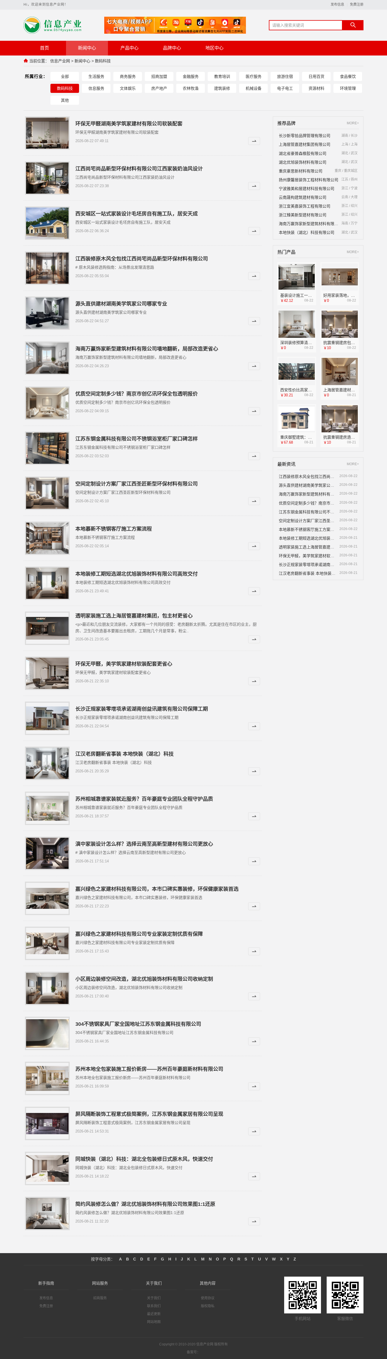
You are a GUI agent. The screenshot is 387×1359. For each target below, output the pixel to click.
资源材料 (316, 88)
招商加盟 (159, 76)
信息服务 (96, 88)
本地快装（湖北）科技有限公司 (306, 232)
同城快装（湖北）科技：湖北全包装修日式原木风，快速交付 (144, 1159)
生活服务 (96, 76)
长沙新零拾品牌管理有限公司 (304, 135)
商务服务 (128, 76)
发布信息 (337, 5)
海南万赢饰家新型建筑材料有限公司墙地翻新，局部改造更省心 (146, 349)
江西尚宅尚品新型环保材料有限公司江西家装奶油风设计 (139, 169)
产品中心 (129, 48)
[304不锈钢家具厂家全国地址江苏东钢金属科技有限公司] (47, 1033)
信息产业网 (60, 61)
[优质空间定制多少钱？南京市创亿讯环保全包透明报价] (47, 403)
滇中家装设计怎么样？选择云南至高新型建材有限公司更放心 (144, 844)
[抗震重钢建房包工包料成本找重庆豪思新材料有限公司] (340, 324)
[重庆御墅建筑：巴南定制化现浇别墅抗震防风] (296, 419)
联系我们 (154, 1306)
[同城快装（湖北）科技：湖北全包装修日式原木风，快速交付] (47, 1168)
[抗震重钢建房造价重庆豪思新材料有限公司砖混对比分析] (340, 419)
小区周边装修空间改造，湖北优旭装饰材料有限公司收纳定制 (144, 979)
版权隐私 (207, 1306)
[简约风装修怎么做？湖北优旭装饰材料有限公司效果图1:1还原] (47, 1213)
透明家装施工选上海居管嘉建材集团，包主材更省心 (134, 616)
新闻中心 (87, 48)
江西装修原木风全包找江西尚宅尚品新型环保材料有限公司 (141, 259)
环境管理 (348, 88)
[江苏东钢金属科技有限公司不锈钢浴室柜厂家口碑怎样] (47, 448)
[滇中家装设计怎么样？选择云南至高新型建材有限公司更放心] (47, 853)
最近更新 (154, 1314)
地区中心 (214, 48)
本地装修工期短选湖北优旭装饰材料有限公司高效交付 (136, 574)
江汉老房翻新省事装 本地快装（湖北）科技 (124, 754)
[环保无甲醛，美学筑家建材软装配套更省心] (47, 673)
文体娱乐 (128, 88)
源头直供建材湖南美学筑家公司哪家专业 (121, 304)
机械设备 (253, 88)
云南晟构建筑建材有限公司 (302, 197)
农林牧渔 (191, 88)
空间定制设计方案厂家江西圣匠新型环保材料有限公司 (136, 484)
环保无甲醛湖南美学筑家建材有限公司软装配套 (128, 124)
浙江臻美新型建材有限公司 (302, 215)
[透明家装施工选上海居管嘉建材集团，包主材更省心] (47, 628)
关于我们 (154, 1298)
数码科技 (103, 61)
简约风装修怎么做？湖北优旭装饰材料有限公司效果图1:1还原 (145, 1204)
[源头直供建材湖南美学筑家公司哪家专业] (47, 313)
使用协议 (207, 1298)
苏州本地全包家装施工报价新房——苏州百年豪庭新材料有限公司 (149, 1069)
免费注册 (356, 5)
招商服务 (100, 1298)
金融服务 (191, 76)
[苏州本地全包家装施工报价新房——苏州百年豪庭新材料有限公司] (47, 1078)
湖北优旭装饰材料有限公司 (302, 162)
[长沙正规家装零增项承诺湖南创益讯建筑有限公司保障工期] (47, 718)
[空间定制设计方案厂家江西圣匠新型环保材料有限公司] (47, 493)
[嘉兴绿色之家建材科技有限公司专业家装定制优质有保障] (47, 943)
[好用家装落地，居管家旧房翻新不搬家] (340, 277)
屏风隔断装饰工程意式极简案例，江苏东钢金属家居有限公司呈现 (149, 1114)
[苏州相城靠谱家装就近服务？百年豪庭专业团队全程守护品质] (47, 808)
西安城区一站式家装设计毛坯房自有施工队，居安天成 (136, 214)
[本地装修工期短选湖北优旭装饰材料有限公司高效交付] (47, 583)
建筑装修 (222, 88)
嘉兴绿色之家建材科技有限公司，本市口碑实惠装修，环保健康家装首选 (157, 889)
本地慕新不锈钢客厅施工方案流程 (113, 529)
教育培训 (222, 76)
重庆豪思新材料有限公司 (300, 171)
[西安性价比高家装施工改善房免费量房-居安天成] (296, 371)
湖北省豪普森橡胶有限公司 (302, 153)
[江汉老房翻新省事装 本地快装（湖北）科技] (47, 763)
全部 (65, 76)
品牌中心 (172, 48)
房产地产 (159, 88)
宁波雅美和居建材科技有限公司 (306, 188)
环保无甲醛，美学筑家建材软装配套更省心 (123, 664)
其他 (65, 100)
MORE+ (353, 123)
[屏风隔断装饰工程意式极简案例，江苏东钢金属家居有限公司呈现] (47, 1123)
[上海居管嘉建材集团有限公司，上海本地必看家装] (340, 371)
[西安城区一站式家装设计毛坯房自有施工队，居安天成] (47, 223)
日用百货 (316, 76)
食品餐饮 (348, 76)
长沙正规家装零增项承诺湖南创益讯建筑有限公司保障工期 (141, 709)
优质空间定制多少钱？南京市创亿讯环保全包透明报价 (136, 394)
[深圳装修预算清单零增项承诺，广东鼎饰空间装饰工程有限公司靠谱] (296, 324)
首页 (44, 48)
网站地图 (154, 1322)
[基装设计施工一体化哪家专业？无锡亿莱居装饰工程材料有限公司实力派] (296, 277)
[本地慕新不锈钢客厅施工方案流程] (47, 538)
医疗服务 (253, 76)
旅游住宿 (285, 76)
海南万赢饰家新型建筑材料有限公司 (309, 223)
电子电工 (285, 88)
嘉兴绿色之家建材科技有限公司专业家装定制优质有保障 (139, 934)
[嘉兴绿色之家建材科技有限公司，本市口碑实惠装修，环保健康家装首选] (47, 898)
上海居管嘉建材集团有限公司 (304, 144)
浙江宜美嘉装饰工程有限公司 (304, 206)
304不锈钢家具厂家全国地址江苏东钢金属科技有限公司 (138, 1024)
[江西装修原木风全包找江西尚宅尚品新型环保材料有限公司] (47, 268)
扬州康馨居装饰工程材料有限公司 (308, 180)
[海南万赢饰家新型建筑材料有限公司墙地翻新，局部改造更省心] (47, 358)
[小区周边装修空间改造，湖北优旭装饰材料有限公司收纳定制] (47, 988)
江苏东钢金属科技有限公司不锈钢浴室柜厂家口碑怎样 (136, 439)
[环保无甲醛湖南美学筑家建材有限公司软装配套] (47, 133)
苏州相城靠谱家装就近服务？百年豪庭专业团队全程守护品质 (144, 799)
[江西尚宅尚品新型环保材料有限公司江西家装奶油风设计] (47, 178)
